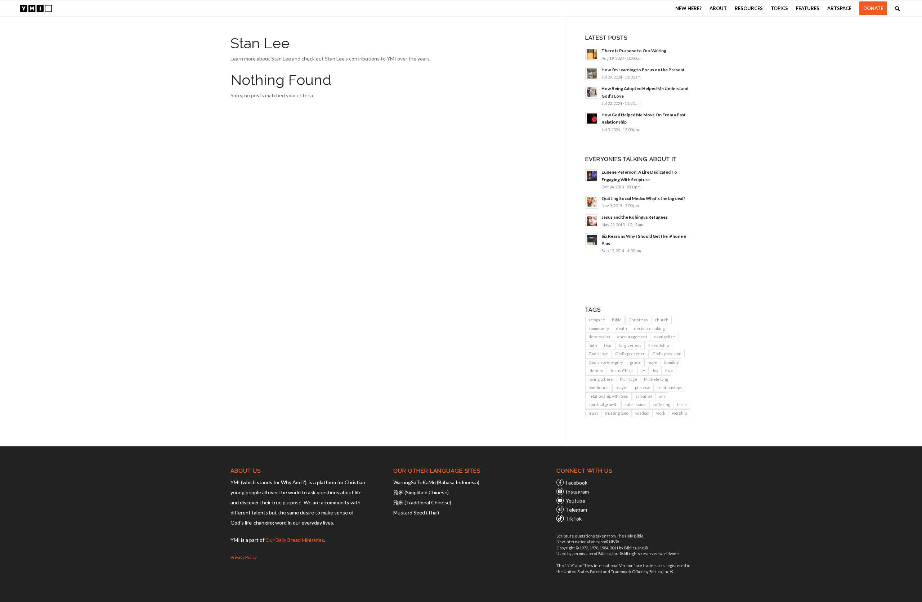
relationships (669, 387)
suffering (661, 404)
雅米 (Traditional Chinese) (422, 502)
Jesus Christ (622, 370)
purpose (642, 387)
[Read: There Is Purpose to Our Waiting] (591, 54)
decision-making (649, 328)
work (660, 413)
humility (671, 362)
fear (608, 345)
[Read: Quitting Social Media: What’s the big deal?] (591, 202)
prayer (622, 387)
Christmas (638, 319)
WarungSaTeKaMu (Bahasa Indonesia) (436, 482)
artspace (596, 319)
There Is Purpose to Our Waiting (633, 50)
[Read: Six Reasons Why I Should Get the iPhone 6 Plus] (591, 239)
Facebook (576, 483)
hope (652, 362)
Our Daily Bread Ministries (294, 540)
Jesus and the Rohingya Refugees (634, 217)
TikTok (574, 519)
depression (599, 336)
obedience (598, 387)
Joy (655, 370)
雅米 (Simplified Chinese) (421, 492)
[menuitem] (688, 8)
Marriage (628, 379)
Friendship (658, 345)
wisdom (642, 413)
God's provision (666, 353)
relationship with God (608, 396)
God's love (598, 353)
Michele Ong (656, 379)
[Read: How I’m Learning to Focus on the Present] (591, 73)
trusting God (616, 413)
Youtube (575, 501)
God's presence (630, 353)
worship (679, 413)
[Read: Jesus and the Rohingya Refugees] (591, 220)
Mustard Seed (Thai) (416, 512)
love (669, 370)
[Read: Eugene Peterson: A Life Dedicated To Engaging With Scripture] (591, 175)
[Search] (897, 8)
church (661, 319)
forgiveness (630, 345)
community (598, 328)
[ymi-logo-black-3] (36, 8)
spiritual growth (603, 404)
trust (593, 413)
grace (635, 362)
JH (643, 370)
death (621, 328)
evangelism (665, 336)
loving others (600, 379)
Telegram (576, 510)
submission (635, 404)
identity (595, 370)
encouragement (632, 336)
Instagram (577, 492)
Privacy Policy (243, 557)
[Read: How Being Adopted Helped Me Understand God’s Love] (591, 92)
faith (592, 345)
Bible (617, 319)
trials (682, 404)
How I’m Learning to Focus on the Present (643, 69)
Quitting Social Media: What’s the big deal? (643, 198)
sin (662, 396)
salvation (643, 396)
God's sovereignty (605, 362)
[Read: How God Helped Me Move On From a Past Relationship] (591, 118)
